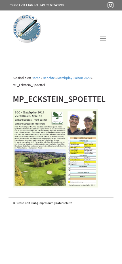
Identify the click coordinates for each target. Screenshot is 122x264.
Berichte (49, 78)
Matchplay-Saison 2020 (74, 78)
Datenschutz (63, 203)
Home (35, 78)
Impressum (46, 203)
